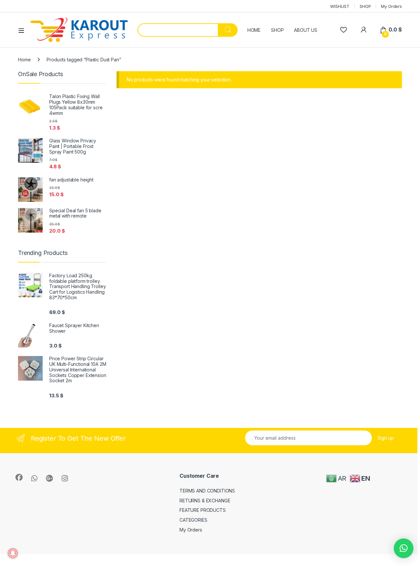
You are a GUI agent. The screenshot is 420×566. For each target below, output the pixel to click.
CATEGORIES (193, 520)
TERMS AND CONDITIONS (207, 490)
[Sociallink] (19, 477)
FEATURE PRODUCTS (202, 510)
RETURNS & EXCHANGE (204, 500)
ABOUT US (305, 30)
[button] (403, 548)
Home (24, 59)
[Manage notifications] (13, 553)
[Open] (23, 30)
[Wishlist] (343, 30)
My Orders (391, 6)
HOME (254, 30)
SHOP (365, 6)
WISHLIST (339, 6)
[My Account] (363, 30)
